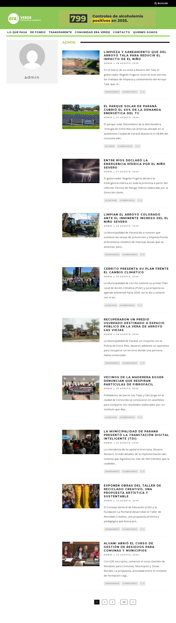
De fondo (38, 32)
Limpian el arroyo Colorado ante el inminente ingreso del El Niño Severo (136, 218)
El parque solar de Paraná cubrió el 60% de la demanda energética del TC (132, 110)
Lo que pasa (17, 32)
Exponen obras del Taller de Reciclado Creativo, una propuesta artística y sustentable (132, 491)
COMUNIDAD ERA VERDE (92, 32)
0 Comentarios (130, 92)
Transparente (60, 32)
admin (108, 63)
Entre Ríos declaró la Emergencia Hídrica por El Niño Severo (135, 164)
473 (124, 602)
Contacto (121, 32)
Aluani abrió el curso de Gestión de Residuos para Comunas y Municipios (129, 547)
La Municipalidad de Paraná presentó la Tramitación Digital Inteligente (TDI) (136, 435)
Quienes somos (145, 32)
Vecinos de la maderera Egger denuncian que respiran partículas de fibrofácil (134, 381)
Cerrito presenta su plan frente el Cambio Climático (136, 270)
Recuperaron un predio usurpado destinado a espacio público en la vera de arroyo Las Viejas (134, 325)
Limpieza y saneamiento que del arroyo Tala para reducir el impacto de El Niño (135, 55)
